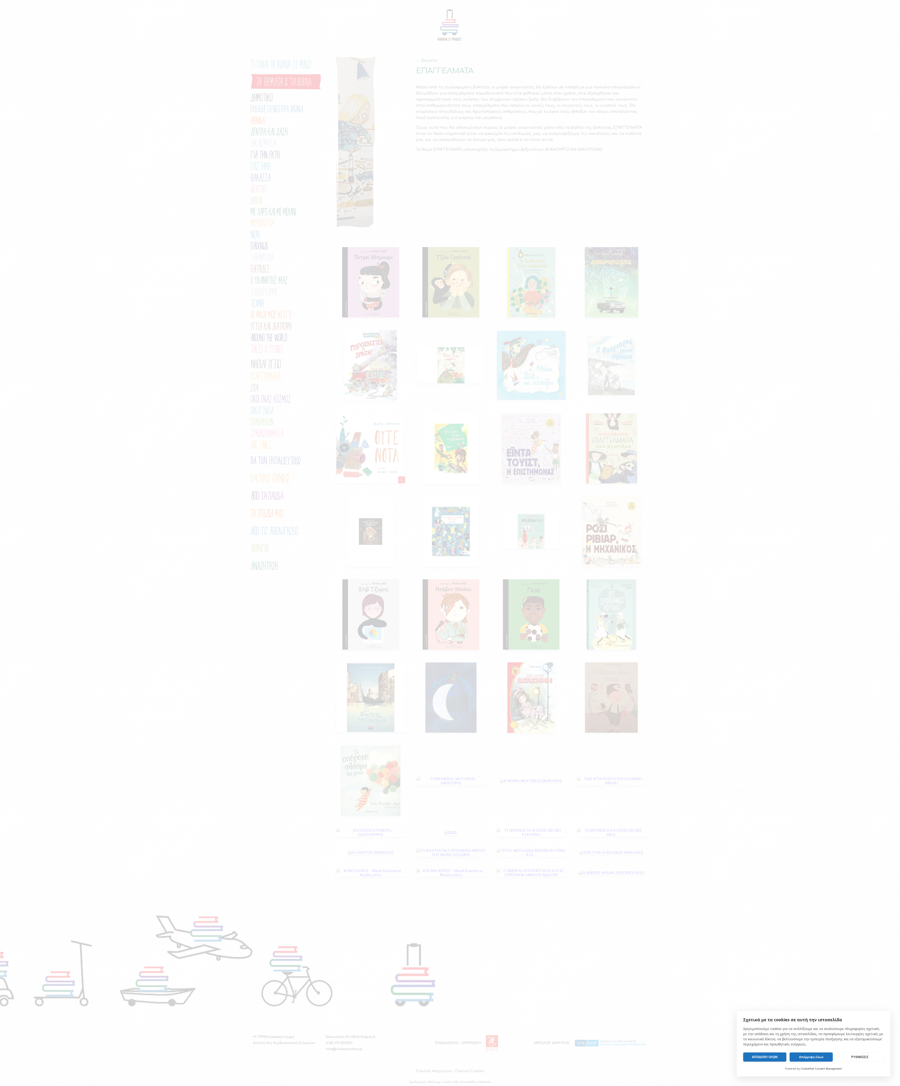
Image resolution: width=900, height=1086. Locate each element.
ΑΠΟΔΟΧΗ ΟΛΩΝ (764, 1057)
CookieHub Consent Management (821, 1068)
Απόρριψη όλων (811, 1057)
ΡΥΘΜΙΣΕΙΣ (860, 1057)
